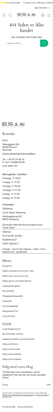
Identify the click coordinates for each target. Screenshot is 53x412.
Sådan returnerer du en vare (15, 276)
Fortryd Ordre (8, 316)
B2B (36, 8)
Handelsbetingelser (11, 286)
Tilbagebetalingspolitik (12, 296)
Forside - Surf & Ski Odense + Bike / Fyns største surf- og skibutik (23, 250)
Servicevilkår (8, 291)
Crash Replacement (11, 329)
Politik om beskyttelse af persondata (18, 395)
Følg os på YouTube (11, 349)
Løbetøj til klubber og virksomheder (18, 339)
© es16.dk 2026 (8, 407)
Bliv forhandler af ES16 (12, 334)
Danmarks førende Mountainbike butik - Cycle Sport (23, 226)
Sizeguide (6, 301)
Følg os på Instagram (11, 359)
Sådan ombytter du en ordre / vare (18, 271)
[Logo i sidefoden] (13, 125)
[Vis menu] (4, 15)
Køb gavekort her (10, 311)
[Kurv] (49, 15)
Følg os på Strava (10, 344)
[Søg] (44, 43)
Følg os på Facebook (11, 354)
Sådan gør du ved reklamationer (16, 281)
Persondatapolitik (10, 306)
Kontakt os (7, 266)
